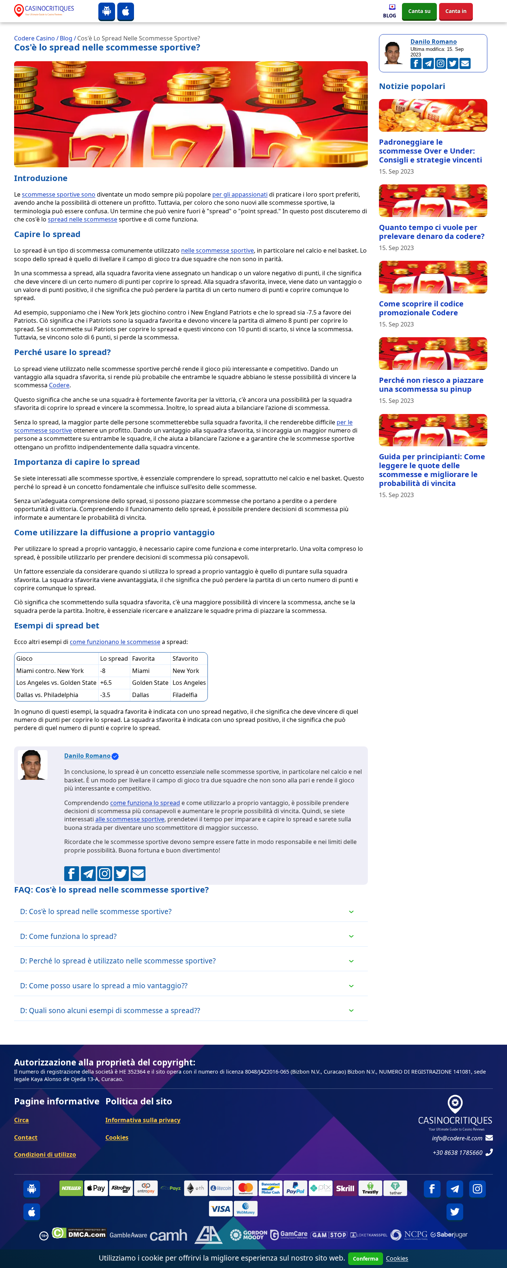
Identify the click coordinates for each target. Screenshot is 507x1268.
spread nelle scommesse (82, 219)
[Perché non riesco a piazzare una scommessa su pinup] (433, 353)
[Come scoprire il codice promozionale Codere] (433, 277)
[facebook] (432, 1188)
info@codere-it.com (457, 1138)
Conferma (365, 1258)
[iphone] (125, 11)
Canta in (456, 10)
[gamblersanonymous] (208, 1236)
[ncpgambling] (409, 1236)
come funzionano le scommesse (115, 642)
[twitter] (455, 1211)
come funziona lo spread (145, 803)
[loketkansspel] (368, 1236)
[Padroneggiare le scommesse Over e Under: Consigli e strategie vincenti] (433, 115)
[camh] (168, 1236)
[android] (106, 11)
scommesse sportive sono (58, 194)
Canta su (419, 10)
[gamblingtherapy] (248, 1236)
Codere (59, 385)
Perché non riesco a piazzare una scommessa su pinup (431, 384)
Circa (21, 1120)
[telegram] (455, 1188)
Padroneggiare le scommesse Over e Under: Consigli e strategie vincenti (430, 151)
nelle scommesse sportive (217, 250)
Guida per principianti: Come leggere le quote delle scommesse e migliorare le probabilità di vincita (432, 469)
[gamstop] (328, 1236)
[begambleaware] (128, 1236)
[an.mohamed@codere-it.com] (138, 873)
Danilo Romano (87, 756)
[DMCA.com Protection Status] (79, 1236)
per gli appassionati (240, 194)
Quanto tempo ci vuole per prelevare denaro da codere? (432, 231)
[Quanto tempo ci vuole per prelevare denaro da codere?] (433, 200)
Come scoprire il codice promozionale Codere (421, 308)
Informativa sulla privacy (142, 1120)
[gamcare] (288, 1236)
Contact (25, 1137)
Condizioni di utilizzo (45, 1154)
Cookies (116, 1137)
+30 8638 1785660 (458, 1153)
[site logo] (50, 11)
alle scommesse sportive (129, 819)
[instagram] (477, 1188)
